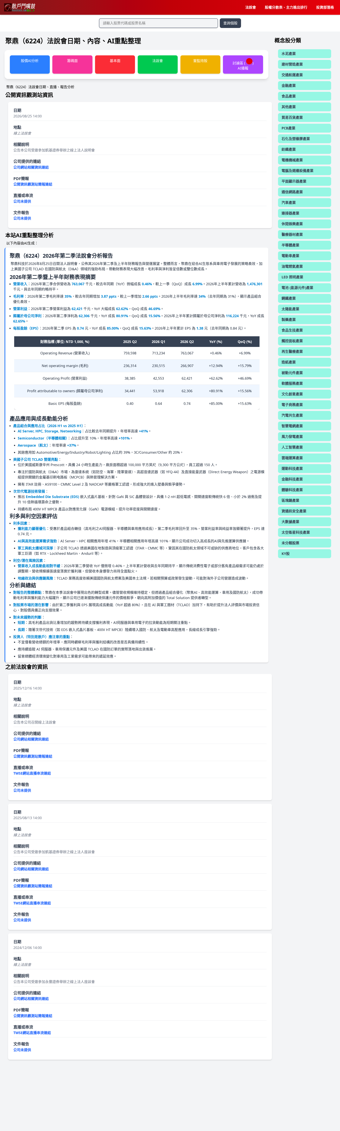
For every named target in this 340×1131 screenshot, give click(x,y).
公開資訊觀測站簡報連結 (32, 184)
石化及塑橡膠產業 (296, 138)
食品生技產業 (292, 330)
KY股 (286, 553)
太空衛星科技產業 (296, 532)
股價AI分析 (30, 60)
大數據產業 (290, 521)
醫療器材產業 (292, 234)
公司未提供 (22, 201)
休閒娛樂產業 (292, 223)
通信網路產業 (292, 192)
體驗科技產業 (292, 489)
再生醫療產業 (292, 351)
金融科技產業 (292, 479)
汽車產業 (289, 202)
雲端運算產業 (292, 457)
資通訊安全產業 (294, 511)
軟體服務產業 (292, 383)
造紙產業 (289, 362)
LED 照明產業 (292, 277)
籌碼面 (72, 60)
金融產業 (289, 85)
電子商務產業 (292, 404)
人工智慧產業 (292, 447)
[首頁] (19, 7)
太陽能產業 (290, 309)
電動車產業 (290, 255)
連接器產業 (290, 213)
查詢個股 (230, 23)
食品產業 (289, 96)
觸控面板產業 (292, 340)
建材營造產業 (292, 64)
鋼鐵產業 (289, 298)
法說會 (250, 7)
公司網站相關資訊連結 (31, 167)
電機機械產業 (292, 160)
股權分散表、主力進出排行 (286, 7)
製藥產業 (289, 319)
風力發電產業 (292, 436)
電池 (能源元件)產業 (297, 287)
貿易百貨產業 (292, 117)
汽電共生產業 (292, 415)
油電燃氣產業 (292, 266)
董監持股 (200, 60)
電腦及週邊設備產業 (297, 170)
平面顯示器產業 (294, 181)
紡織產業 (289, 149)
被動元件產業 (292, 372)
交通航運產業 (292, 74)
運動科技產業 (292, 468)
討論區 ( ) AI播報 (243, 65)
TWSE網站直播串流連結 (32, 773)
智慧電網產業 (292, 426)
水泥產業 (289, 53)
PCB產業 (288, 128)
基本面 (115, 60)
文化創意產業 (292, 394)
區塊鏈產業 (290, 500)
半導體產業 (290, 245)
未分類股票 (290, 543)
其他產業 (289, 106)
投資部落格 (325, 7)
